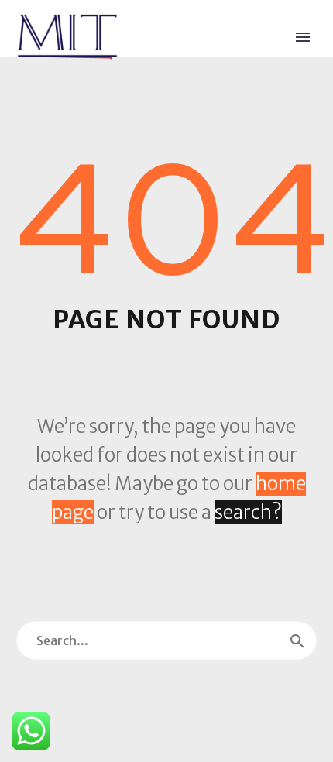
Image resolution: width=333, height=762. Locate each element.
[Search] (297, 640)
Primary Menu (303, 37)
